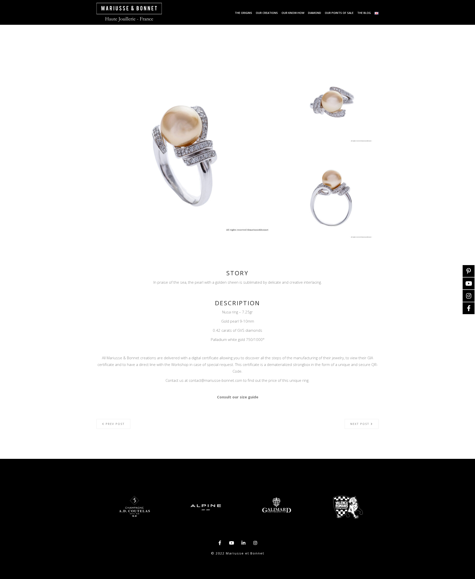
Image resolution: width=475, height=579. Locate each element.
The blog (364, 13)
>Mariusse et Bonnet (129, 12)
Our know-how (293, 13)
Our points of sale (339, 13)
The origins (243, 13)
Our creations (267, 13)
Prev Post (114, 424)
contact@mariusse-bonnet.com (215, 380)
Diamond (314, 13)
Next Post (360, 424)
